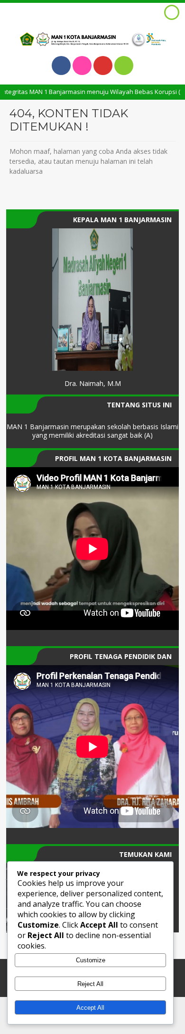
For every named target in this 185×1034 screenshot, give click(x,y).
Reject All (90, 983)
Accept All (90, 1007)
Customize (90, 960)
